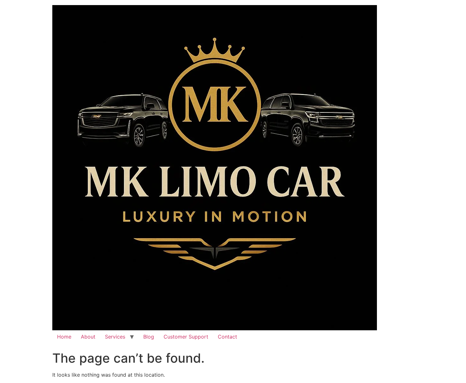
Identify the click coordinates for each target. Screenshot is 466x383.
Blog (148, 336)
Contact (227, 336)
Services (115, 336)
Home (64, 336)
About (88, 336)
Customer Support (186, 336)
